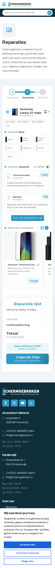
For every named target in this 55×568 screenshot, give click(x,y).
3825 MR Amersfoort (17, 422)
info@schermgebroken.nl (19, 435)
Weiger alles (28, 561)
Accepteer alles (27, 545)
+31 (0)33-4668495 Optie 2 (20, 473)
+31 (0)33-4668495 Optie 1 (20, 431)
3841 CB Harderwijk (16, 464)
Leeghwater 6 (13, 418)
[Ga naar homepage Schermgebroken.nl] (19, 4)
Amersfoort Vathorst (15, 413)
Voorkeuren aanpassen (27, 553)
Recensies (11, 507)
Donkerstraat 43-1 (15, 460)
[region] (27, 538)
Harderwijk (9, 455)
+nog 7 (8, 125)
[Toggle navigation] (4, 4)
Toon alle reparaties (26, 218)
